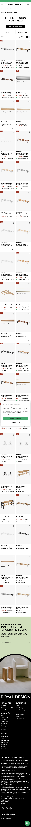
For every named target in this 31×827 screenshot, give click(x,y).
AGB (2, 715)
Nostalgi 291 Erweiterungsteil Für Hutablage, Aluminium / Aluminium (22, 93)
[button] (27, 4)
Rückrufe (3, 729)
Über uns (3, 705)
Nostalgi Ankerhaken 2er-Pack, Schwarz (7, 487)
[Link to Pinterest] (2, 808)
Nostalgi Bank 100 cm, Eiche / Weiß (21, 487)
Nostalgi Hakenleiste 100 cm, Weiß (7, 426)
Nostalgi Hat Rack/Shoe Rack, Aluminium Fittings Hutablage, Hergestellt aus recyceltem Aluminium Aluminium (7, 214)
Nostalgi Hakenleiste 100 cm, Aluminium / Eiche (22, 426)
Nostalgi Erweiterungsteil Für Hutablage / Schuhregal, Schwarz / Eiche (7, 578)
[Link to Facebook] (6, 808)
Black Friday (4, 746)
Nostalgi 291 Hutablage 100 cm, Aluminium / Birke (22, 608)
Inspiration (4, 723)
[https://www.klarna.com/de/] (12, 814)
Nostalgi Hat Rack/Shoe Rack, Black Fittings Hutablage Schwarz (6, 366)
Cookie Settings (15, 422)
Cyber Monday (5, 748)
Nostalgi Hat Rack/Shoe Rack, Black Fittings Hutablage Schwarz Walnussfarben (22, 335)
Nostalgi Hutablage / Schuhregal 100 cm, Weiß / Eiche (22, 275)
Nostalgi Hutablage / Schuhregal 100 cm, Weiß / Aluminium (7, 245)
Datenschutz (4, 717)
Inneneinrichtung (20, 709)
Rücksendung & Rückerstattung (5, 712)
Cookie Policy (4, 721)
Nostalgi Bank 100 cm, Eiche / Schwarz (6, 517)
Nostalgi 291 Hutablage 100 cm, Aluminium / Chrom (6, 608)
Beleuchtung (19, 707)
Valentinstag (4, 736)
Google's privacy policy (12, 414)
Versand (3, 709)
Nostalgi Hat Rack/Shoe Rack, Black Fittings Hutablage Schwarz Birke (22, 366)
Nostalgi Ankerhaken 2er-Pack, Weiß (7, 457)
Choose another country (8, 770)
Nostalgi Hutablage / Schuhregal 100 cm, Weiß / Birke (22, 245)
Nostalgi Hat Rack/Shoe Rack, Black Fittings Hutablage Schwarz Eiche (7, 396)
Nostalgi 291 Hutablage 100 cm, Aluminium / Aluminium (6, 63)
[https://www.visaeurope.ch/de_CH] (3, 814)
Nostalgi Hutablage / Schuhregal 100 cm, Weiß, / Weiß (7, 275)
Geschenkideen (5, 740)
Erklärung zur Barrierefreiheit (5, 726)
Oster (2, 738)
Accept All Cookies (15, 418)
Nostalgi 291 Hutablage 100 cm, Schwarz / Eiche (22, 63)
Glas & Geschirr (20, 714)
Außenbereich (20, 718)
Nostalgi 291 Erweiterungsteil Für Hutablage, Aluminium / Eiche (6, 123)
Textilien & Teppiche (21, 712)
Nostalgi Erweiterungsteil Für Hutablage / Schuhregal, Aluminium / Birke (22, 305)
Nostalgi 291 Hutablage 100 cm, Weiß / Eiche (22, 578)
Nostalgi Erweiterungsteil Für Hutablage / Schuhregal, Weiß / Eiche (22, 396)
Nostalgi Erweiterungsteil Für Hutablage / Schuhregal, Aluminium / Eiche (7, 335)
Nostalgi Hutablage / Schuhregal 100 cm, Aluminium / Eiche (21, 214)
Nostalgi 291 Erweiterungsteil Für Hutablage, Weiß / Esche (22, 123)
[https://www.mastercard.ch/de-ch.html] (7, 814)
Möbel (17, 705)
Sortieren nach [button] (22, 32)
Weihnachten (5, 751)
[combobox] (23, 32)
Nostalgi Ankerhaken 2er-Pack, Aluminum (22, 457)
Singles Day (4, 744)
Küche (17, 716)
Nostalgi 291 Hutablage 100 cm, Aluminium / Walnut (6, 93)
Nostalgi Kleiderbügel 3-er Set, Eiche (6, 305)
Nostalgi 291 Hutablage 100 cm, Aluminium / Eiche (22, 517)
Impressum (4, 719)
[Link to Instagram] (10, 808)
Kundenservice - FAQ (7, 707)
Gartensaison (5, 742)
